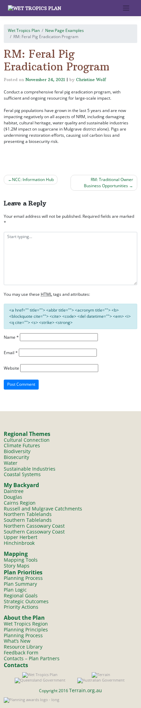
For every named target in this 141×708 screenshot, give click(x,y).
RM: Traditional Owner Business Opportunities (108, 183)
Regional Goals (21, 595)
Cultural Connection (27, 440)
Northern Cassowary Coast (34, 525)
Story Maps (16, 565)
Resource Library (23, 646)
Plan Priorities (23, 572)
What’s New (17, 641)
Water (10, 463)
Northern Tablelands (28, 514)
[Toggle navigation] (126, 8)
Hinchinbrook (19, 543)
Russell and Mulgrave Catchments (43, 508)
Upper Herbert (20, 537)
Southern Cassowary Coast (34, 531)
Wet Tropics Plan (24, 30)
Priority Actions (21, 607)
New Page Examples (64, 30)
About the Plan (24, 617)
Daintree (14, 491)
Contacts (16, 665)
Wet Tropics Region (26, 623)
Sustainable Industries (29, 468)
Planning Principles (26, 629)
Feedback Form (21, 652)
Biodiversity (17, 451)
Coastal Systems (22, 474)
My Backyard (21, 485)
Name (11, 337)
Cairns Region (20, 502)
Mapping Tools (21, 560)
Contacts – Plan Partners (32, 658)
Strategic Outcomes (26, 601)
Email (11, 353)
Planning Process (23, 578)
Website (11, 368)
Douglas (13, 497)
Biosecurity (16, 457)
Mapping (16, 554)
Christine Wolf (91, 79)
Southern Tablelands (28, 520)
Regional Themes (27, 434)
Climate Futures (22, 445)
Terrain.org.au (85, 690)
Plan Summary (20, 584)
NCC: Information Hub (33, 179)
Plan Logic (15, 589)
